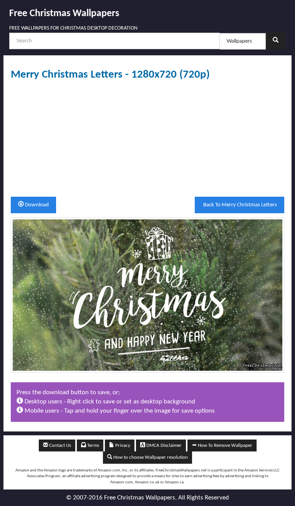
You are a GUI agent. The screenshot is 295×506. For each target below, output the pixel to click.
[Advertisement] (147, 138)
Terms (92, 445)
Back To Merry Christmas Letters (239, 205)
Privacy (122, 445)
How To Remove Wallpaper (224, 445)
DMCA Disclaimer (163, 445)
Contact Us (59, 445)
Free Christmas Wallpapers (64, 13)
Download (36, 205)
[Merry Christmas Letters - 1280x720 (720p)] (147, 295)
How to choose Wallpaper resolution (150, 457)
